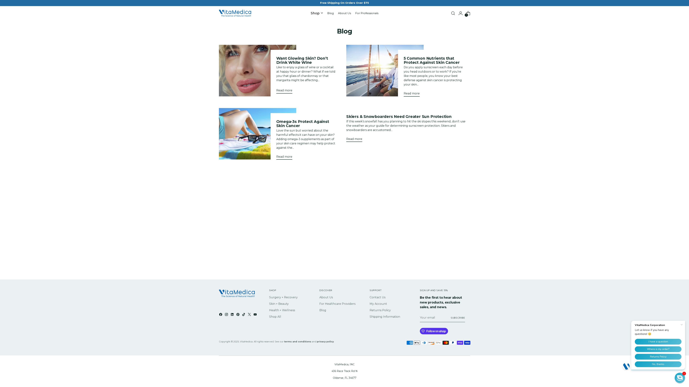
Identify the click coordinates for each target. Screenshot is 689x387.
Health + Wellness (282, 310)
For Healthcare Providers (337, 303)
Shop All (275, 316)
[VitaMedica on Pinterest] (238, 315)
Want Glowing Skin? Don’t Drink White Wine (302, 60)
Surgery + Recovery (283, 297)
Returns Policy (380, 310)
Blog (322, 310)
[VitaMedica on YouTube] (255, 315)
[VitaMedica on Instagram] (227, 315)
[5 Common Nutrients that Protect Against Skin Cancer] (385, 72)
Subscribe (458, 317)
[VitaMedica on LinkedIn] (232, 315)
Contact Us (377, 297)
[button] (680, 378)
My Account (378, 303)
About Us (326, 297)
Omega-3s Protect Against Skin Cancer (302, 123)
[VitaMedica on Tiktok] (244, 315)
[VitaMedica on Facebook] (221, 315)
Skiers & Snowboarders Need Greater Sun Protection (399, 116)
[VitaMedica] (235, 13)
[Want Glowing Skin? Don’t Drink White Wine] (257, 70)
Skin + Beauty (279, 303)
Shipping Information (385, 316)
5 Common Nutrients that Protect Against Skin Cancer (432, 60)
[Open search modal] (453, 13)
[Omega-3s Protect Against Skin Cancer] (257, 135)
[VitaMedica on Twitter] (250, 315)
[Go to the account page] (460, 13)
